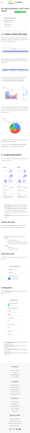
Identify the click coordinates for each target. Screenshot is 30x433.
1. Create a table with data (9, 18)
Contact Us (15, 411)
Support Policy (15, 387)
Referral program (15, 375)
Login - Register (15, 408)
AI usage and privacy (15, 394)
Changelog (15, 372)
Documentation (15, 392)
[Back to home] (15, 2)
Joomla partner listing (15, 421)
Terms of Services (15, 370)
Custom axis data (8, 22)
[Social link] (10, 429)
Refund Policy (15, 404)
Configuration (7, 26)
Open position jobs (15, 406)
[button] (1, 2)
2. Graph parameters (8, 20)
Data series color (8, 24)
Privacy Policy (15, 402)
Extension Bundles (15, 419)
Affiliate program (15, 425)
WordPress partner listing (15, 423)
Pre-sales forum (15, 389)
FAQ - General (15, 377)
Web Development (15, 385)
